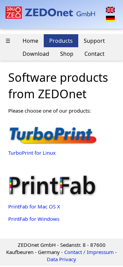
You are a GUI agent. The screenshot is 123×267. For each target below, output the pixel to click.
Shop (66, 54)
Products (61, 40)
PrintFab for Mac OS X (34, 206)
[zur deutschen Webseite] (110, 18)
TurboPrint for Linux (32, 152)
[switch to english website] (110, 9)
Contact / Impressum (89, 252)
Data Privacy (61, 259)
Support (94, 40)
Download (36, 54)
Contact (94, 54)
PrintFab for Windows (33, 218)
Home (30, 40)
